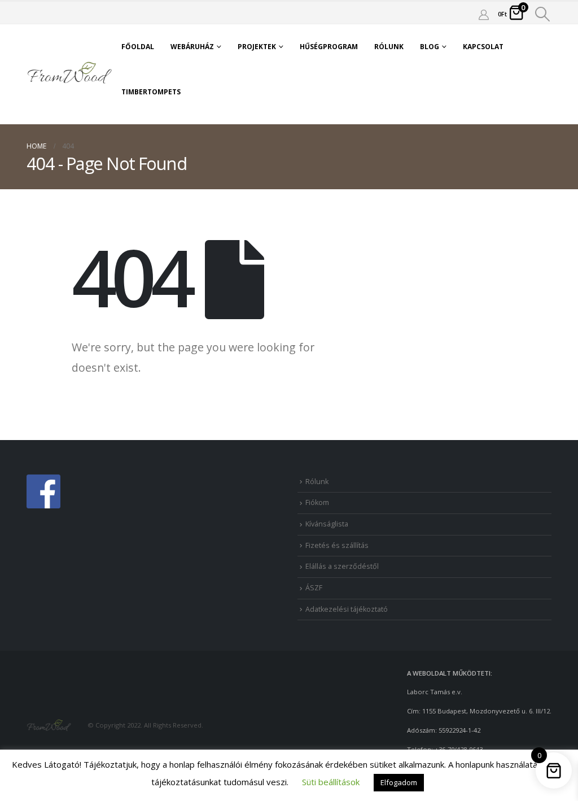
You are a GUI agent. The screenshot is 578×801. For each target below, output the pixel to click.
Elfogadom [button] (398, 782)
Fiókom (317, 502)
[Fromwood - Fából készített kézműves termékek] (70, 74)
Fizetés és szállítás (337, 545)
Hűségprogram (329, 46)
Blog (429, 46)
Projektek (257, 46)
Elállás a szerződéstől (342, 566)
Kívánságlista (326, 524)
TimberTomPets (151, 92)
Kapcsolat (483, 46)
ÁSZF (313, 588)
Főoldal (137, 46)
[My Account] (484, 14)
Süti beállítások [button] (331, 781)
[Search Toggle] (542, 14)
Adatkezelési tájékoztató (346, 609)
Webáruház (192, 46)
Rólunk (389, 46)
